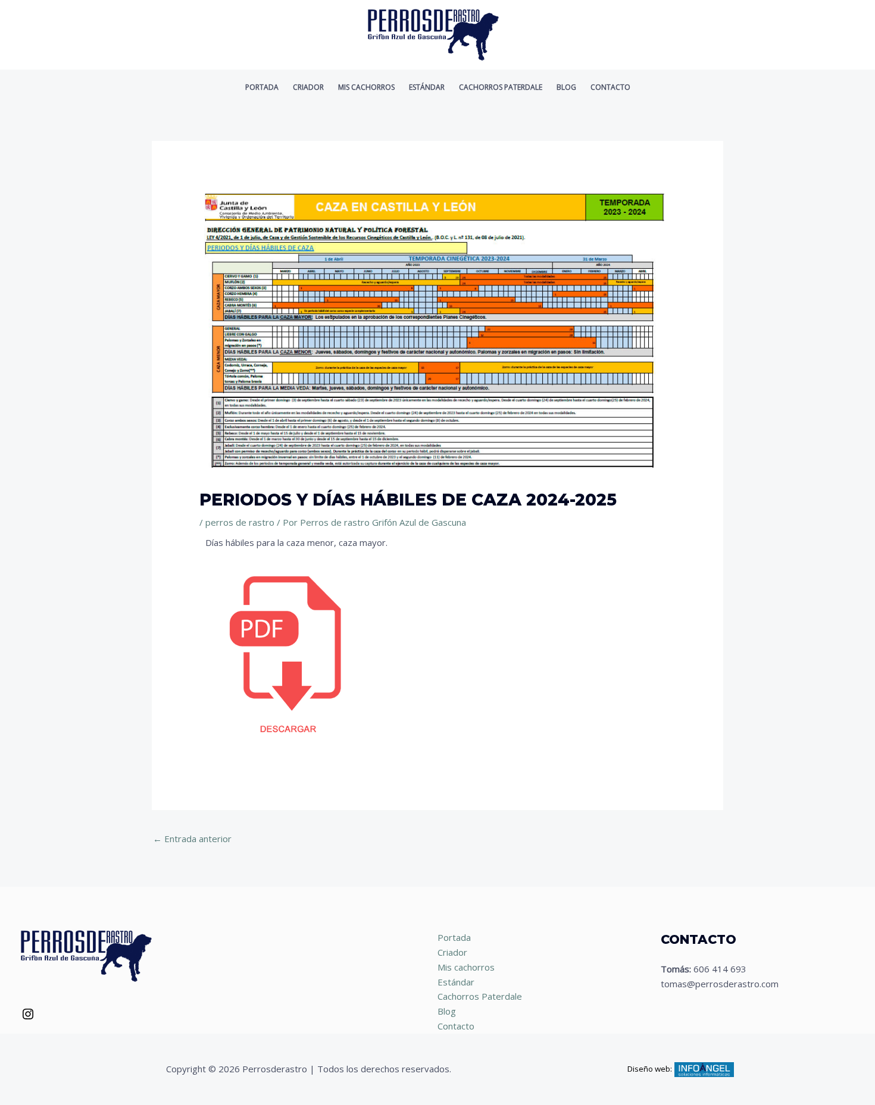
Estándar (427, 87)
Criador (308, 87)
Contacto (610, 87)
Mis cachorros (366, 87)
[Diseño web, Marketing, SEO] (704, 1068)
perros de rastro (239, 522)
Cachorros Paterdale (500, 87)
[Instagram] (28, 1018)
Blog (566, 87)
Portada (262, 87)
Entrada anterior (192, 839)
